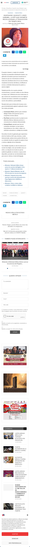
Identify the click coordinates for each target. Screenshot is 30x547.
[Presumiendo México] (24, 2)
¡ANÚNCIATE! (15, 2)
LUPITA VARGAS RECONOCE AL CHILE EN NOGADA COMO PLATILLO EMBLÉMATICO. (21, 475)
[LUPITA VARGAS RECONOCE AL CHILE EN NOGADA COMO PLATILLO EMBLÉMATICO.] (8, 473)
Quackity (23, 192)
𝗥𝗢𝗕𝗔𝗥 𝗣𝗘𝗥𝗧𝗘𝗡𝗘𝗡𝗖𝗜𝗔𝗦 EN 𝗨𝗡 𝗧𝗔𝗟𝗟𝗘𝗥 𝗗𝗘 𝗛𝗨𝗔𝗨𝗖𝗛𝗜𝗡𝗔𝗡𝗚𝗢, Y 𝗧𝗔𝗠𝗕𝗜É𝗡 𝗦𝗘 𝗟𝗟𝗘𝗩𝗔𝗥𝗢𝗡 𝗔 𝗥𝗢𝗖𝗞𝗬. (21, 491)
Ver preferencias (15, 543)
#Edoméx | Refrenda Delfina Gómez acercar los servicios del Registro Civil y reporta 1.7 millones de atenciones (15, 167)
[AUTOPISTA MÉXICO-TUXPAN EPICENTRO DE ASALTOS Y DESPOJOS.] (8, 460)
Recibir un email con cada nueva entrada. (12, 329)
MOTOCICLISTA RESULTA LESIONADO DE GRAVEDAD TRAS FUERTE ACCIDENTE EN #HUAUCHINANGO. (20, 509)
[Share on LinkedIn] (20, 52)
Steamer (5, 195)
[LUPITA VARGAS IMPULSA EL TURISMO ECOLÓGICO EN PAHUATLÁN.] (8, 435)
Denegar (15, 538)
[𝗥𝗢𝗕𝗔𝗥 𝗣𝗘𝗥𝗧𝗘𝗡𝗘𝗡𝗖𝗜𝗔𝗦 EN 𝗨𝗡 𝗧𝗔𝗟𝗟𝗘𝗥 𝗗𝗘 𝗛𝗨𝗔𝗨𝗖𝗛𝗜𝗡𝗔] (8, 487)
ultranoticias (13, 195)
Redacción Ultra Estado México (16, 23)
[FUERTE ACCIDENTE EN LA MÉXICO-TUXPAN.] (8, 449)
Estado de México (13, 192)
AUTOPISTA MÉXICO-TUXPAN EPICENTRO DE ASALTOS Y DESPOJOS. (20, 461)
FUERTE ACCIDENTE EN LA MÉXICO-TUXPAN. (20, 448)
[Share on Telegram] (4, 55)
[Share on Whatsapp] (24, 52)
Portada (3, 8)
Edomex (5, 192)
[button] (27, 515)
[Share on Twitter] (16, 52)
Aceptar (15, 534)
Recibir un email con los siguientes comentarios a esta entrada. (14, 324)
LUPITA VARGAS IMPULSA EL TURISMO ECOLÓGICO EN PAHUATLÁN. (20, 437)
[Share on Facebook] (13, 52)
